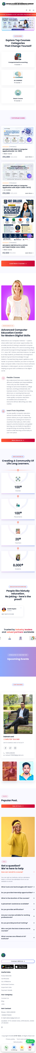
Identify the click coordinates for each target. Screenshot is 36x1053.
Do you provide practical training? (14, 923)
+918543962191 (10, 753)
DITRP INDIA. (18, 1036)
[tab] (10, 771)
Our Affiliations (6, 982)
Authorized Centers (7, 984)
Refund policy (18, 1042)
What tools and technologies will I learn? (17, 887)
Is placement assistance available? (15, 904)
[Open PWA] (30, 10)
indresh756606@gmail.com (14, 755)
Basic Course (8, 154)
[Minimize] (33, 1044)
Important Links (6, 987)
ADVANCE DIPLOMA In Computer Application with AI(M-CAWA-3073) (17, 186)
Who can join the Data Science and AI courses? (15, 929)
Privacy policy (10, 1039)
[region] (18, 611)
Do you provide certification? (12, 909)
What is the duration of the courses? (15, 898)
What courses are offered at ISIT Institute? (13, 937)
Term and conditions (23, 1039)
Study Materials (6, 976)
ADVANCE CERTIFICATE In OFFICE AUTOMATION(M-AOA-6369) (15, 246)
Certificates (5, 979)
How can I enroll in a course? (12, 872)
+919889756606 (6, 1015)
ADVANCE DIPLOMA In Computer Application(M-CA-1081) (15, 150)
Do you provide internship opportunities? (17, 892)
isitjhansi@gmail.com (13, 1018)
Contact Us (5, 998)
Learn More (28, 157)
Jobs (2, 1004)
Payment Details (6, 990)
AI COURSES (7, 190)
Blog (2, 1001)
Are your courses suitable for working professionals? (15, 916)
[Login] (26, 10)
